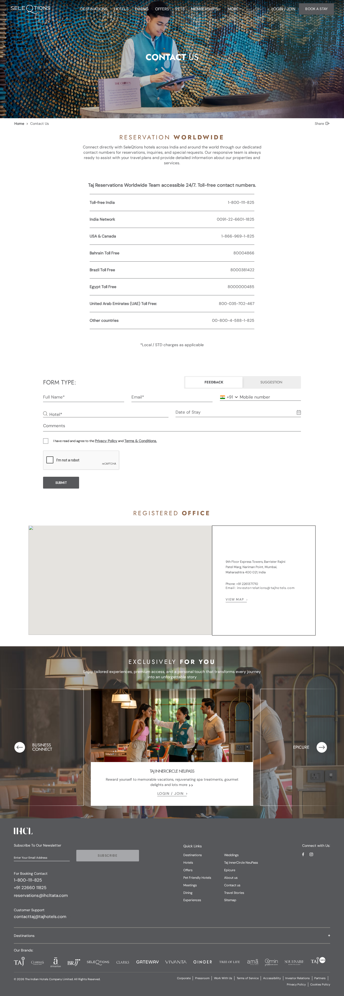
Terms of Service (248, 978)
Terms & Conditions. (140, 441)
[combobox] (226, 397)
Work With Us (223, 978)
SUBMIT (61, 483)
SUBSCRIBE (107, 855)
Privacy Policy (106, 441)
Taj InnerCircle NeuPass (241, 862)
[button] (172, 935)
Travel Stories (234, 893)
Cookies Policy (320, 984)
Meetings (190, 885)
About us (230, 877)
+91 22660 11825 (30, 887)
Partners (320, 978)
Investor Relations (297, 978)
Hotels (188, 862)
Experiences (192, 900)
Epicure (229, 870)
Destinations (192, 855)
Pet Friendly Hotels (197, 877)
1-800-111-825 (28, 880)
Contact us (232, 885)
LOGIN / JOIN (170, 793)
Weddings (231, 855)
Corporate (184, 978)
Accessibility (272, 978)
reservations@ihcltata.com (41, 895)
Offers (187, 870)
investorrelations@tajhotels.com (266, 588)
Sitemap (230, 900)
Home (19, 123)
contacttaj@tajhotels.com (40, 916)
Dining (187, 893)
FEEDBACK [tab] (213, 382)
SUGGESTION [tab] (271, 382)
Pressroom (202, 978)
